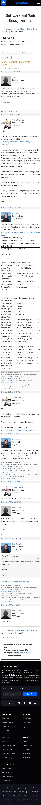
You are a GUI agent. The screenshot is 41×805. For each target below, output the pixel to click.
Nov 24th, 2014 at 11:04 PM (11, 72)
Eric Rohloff (17, 213)
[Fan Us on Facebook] (24, 703)
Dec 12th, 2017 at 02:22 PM (10, 114)
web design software (14, 675)
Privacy (5, 795)
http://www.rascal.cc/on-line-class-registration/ (19, 430)
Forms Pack (26, 723)
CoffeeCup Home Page (19, 788)
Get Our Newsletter (9, 727)
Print (16, 53)
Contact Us (6, 731)
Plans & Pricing (7, 758)
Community (27, 737)
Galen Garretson (18, 120)
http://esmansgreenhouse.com (10, 378)
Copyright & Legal (33, 791)
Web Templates (7, 768)
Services (5, 737)
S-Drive (4, 741)
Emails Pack (27, 719)
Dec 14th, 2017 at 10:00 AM (10, 605)
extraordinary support (16, 680)
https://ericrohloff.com (8, 389)
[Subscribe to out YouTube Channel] (30, 703)
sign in (9, 41)
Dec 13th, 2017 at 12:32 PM (10, 434)
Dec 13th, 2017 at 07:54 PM (10, 482)
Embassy (26, 750)
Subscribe (27, 53)
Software (26, 714)
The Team (5, 719)
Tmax (14, 77)
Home (3, 29)
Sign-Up (30, 694)
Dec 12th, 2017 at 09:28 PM (11, 208)
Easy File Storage (8, 750)
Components (6, 780)
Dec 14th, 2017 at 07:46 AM (11, 538)
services (29, 675)
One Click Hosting (8, 745)
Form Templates (7, 776)
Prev (5, 68)
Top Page (7, 788)
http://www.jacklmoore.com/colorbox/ (15, 582)
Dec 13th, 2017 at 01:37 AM (10, 392)
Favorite (7, 57)
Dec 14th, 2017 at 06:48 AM (11, 502)
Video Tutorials (28, 745)
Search (6, 53)
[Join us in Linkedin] (35, 703)
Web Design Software (9, 791)
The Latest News (8, 723)
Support (25, 741)
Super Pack (27, 727)
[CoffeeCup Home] (22, 3)
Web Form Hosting (8, 754)
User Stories (27, 758)
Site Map (13, 795)
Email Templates (7, 772)
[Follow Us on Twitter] (19, 703)
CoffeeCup (6, 714)
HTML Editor (6, 672)
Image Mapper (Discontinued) (26, 29)
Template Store (8, 764)
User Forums (27, 754)
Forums (10, 29)
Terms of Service (22, 801)
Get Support (21, 791)
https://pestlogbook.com (9, 382)
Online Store (33, 788)
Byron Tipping (17, 507)
